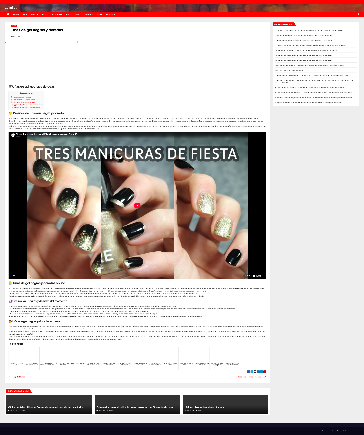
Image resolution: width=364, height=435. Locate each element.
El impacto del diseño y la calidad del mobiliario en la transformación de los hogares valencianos (308, 102)
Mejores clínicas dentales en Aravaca (204, 407)
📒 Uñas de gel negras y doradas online (22, 102)
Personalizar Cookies (328, 431)
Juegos (45, 14)
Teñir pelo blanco (17, 377)
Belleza (34, 14)
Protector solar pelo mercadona (251, 377)
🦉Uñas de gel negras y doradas (20, 97)
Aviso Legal (354, 431)
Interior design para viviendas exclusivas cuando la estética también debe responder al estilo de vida (309, 65)
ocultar (30, 93)
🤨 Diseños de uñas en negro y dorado (22, 99)
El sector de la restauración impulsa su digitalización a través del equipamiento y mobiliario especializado (311, 75)
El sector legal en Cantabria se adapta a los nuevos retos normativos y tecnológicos (304, 40)
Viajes (68, 14)
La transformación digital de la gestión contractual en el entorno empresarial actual (303, 35)
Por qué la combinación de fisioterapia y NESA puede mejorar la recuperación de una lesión (306, 50)
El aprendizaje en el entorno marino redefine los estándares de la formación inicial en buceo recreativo (310, 45)
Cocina (16, 14)
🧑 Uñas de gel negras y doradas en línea (26, 107)
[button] (358, 14)
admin (23, 410)
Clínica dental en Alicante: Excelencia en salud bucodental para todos (45, 407)
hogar (99, 14)
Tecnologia (57, 14)
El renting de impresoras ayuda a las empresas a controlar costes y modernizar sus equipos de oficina (310, 87)
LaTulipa (11, 7)
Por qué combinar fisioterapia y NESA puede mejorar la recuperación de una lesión (303, 55)
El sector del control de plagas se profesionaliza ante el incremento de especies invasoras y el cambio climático (313, 97)
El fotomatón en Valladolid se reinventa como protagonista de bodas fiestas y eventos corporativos (308, 30)
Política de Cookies (342, 431)
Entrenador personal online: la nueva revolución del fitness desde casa (134, 407)
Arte (25, 14)
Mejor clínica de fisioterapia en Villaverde (289, 70)
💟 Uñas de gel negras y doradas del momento (27, 105)
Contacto (110, 14)
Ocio (77, 14)
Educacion (88, 14)
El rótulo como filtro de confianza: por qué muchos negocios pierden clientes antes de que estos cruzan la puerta (313, 92)
